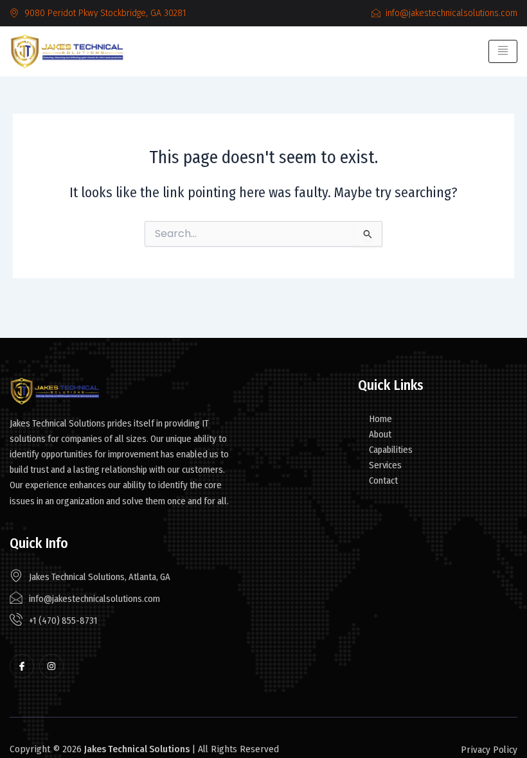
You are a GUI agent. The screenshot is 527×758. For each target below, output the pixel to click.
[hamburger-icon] (502, 51)
